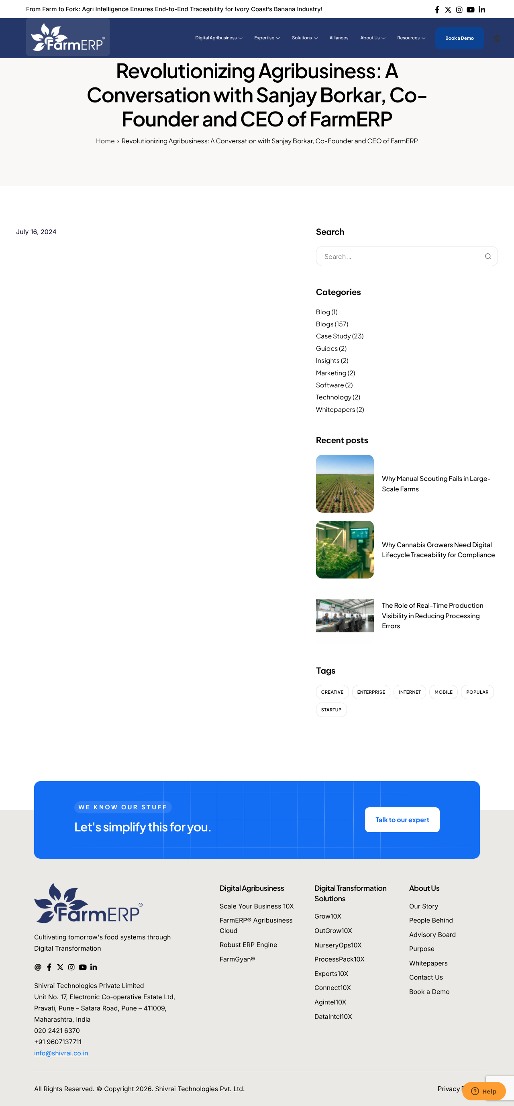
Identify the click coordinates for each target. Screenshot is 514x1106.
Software (330, 385)
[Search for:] (407, 257)
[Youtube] (470, 9)
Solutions (302, 38)
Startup (331, 710)
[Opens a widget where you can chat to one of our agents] (484, 1092)
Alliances (339, 38)
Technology (334, 397)
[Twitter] (448, 9)
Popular (477, 692)
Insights (328, 360)
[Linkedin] (481, 9)
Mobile (443, 692)
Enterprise (371, 692)
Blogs (325, 324)
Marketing (331, 373)
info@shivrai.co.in (61, 1053)
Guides (327, 348)
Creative (332, 692)
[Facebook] (437, 9)
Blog (323, 312)
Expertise (265, 38)
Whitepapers (335, 409)
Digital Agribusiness (216, 38)
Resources (409, 38)
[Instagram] (459, 9)
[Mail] (38, 966)
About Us (370, 38)
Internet (410, 692)
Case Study (333, 336)
